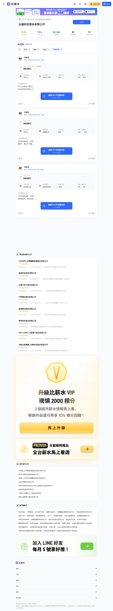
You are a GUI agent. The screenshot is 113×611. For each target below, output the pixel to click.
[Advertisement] (56, 234)
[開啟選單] (4, 4)
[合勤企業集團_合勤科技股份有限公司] (56, 347)
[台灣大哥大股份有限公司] (56, 287)
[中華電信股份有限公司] (56, 299)
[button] (96, 568)
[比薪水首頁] (20, 563)
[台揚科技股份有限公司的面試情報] (89, 33)
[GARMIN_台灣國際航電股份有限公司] (56, 263)
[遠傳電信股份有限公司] (56, 311)
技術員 (26, 57)
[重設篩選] (19, 49)
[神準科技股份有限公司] (56, 323)
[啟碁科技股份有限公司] (56, 275)
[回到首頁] (20, 19)
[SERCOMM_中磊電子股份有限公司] (56, 335)
